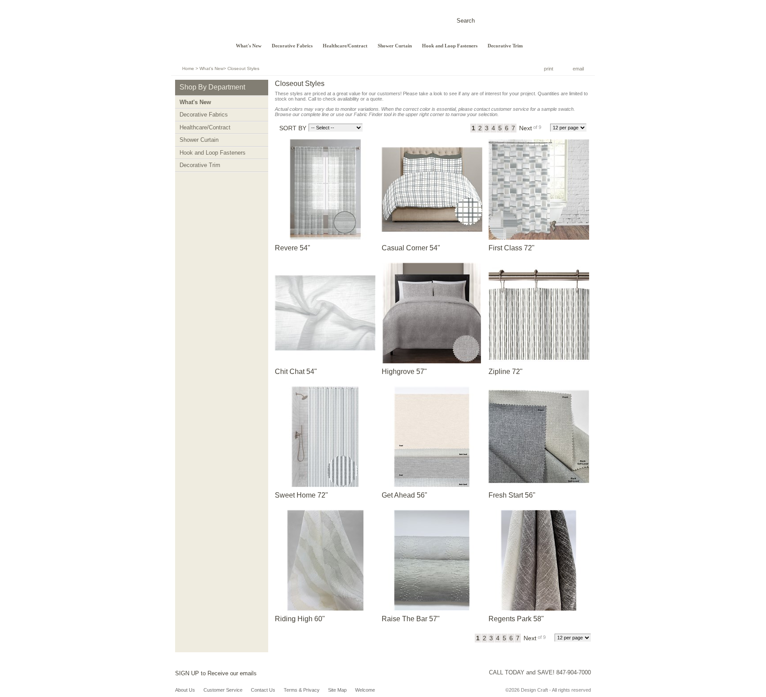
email (578, 68)
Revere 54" (292, 248)
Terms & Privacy (302, 690)
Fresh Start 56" (512, 495)
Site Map (337, 690)
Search (466, 20)
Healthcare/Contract (345, 45)
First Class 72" (512, 248)
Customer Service (222, 690)
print (548, 68)
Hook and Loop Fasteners (449, 45)
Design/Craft (197, 28)
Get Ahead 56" (404, 495)
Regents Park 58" (516, 619)
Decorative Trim (505, 45)
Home (188, 68)
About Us (185, 690)
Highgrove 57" (404, 371)
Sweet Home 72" (301, 495)
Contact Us (263, 690)
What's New (249, 45)
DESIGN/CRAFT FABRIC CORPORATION (272, 21)
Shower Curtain (395, 45)
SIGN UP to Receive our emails (216, 673)
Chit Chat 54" (296, 371)
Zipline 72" (506, 371)
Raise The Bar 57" (411, 619)
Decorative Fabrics (292, 45)
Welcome (365, 690)
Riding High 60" (300, 619)
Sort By (292, 128)
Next (525, 128)
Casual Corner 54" (411, 248)
